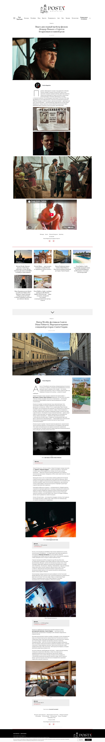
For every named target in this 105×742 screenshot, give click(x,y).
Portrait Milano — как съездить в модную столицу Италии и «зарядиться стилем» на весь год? (42, 269)
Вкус (63, 18)
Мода (39, 18)
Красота (44, 18)
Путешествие (75, 18)
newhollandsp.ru (38, 546)
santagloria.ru (37, 704)
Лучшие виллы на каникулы (84, 18)
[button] (36, 443)
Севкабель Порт (52, 717)
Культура (26, 18)
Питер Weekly (46, 716)
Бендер (42, 234)
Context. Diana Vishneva (40, 714)
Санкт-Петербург (63, 716)
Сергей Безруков (54, 234)
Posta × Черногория (19, 18)
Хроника (68, 18)
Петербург (33, 18)
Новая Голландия (64, 714)
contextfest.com (39, 463)
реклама (23, 733)
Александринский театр (52, 714)
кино (47, 234)
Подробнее (81, 739)
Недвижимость (52, 18)
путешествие (54, 716)
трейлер (61, 234)
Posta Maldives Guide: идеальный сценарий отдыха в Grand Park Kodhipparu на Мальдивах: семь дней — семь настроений (82, 269)
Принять (88, 739)
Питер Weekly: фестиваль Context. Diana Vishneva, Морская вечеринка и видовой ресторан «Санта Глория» (62, 269)
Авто (58, 18)
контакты (16, 733)
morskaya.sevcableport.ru (40, 624)
